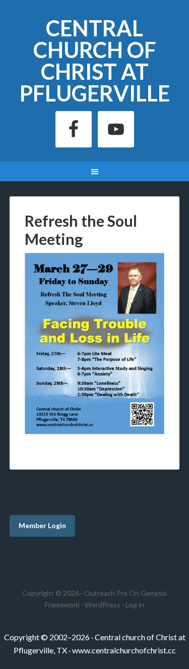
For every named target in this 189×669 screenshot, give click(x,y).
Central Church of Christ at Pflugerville (95, 60)
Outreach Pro (106, 593)
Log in (134, 604)
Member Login (42, 525)
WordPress (102, 604)
